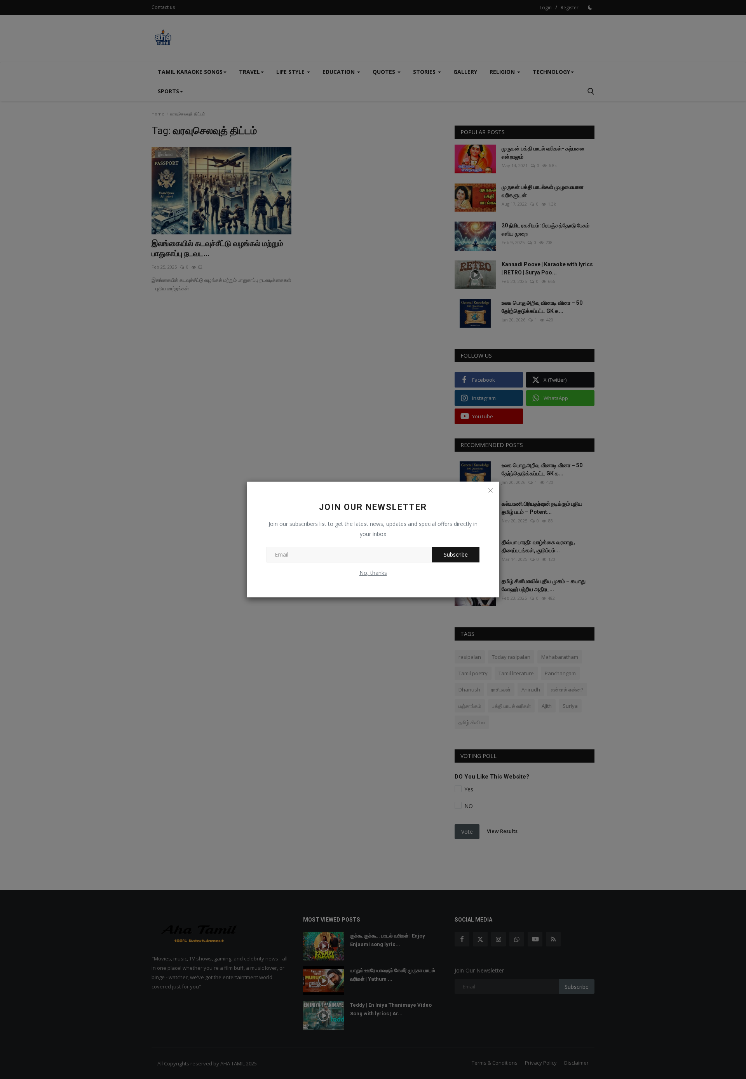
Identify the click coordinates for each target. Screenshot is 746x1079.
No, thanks (373, 572)
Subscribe (456, 554)
